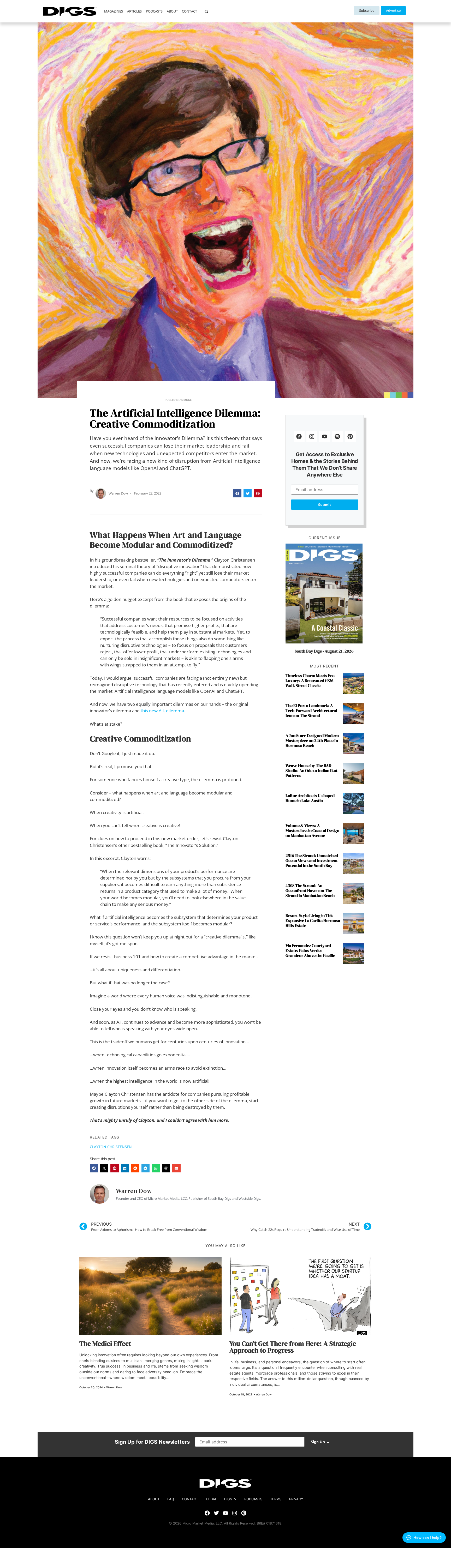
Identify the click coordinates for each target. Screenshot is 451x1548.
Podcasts (154, 11)
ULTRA (211, 1499)
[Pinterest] (350, 436)
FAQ (170, 1499)
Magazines (113, 11)
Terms (275, 1499)
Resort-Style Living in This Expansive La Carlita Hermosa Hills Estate (313, 920)
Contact (189, 11)
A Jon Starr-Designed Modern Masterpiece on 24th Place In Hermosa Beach (312, 740)
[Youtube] (324, 436)
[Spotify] (337, 436)
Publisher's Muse (178, 400)
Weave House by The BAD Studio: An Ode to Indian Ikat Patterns (311, 770)
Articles (134, 11)
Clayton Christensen (111, 1146)
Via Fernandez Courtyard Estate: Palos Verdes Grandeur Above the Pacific (310, 950)
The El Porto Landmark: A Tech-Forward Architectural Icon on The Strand (311, 710)
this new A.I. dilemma (162, 711)
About (172, 11)
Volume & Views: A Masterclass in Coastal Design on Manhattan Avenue (312, 830)
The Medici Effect (105, 1343)
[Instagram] (311, 436)
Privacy (296, 1499)
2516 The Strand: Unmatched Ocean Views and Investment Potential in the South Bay (312, 860)
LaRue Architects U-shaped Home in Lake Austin (310, 798)
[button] (206, 11)
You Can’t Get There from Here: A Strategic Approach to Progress (292, 1347)
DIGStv (230, 1499)
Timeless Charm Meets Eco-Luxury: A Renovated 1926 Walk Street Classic (311, 680)
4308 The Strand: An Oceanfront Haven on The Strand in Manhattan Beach (310, 890)
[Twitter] (216, 1513)
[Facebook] (299, 436)
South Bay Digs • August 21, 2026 (324, 651)
